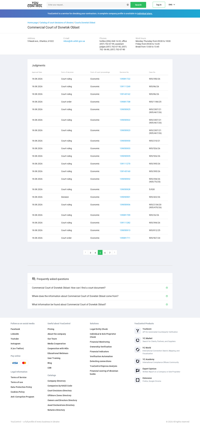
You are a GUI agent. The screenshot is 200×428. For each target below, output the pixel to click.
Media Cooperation (57, 343)
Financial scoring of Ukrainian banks (104, 372)
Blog (50, 363)
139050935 (125, 156)
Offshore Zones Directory (59, 395)
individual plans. (145, 13)
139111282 (125, 222)
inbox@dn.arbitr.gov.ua (74, 41)
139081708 (125, 102)
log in (158, 5)
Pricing (51, 329)
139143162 (125, 94)
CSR (49, 368)
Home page (33, 22)
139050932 (125, 179)
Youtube (15, 339)
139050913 (125, 230)
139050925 (125, 109)
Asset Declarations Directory (61, 405)
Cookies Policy (18, 392)
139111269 (125, 86)
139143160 (125, 171)
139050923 (125, 130)
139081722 (125, 79)
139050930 (125, 141)
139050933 (125, 148)
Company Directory (57, 381)
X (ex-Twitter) (17, 348)
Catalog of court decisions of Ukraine (56, 22)
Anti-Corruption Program (22, 397)
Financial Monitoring (100, 342)
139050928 (125, 189)
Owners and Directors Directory (62, 400)
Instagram (15, 343)
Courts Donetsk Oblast (85, 22)
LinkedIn (15, 334)
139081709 (125, 215)
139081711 (125, 238)
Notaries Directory (56, 410)
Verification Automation (101, 356)
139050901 (125, 197)
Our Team (52, 339)
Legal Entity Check (99, 329)
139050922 (125, 120)
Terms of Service (19, 377)
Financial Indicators (99, 351)
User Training (54, 358)
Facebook (15, 329)
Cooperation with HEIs (58, 348)
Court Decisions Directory (60, 390)
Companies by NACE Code (60, 386)
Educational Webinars (58, 353)
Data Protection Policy (21, 387)
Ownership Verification (101, 347)
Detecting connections (100, 361)
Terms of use (17, 382)
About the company (57, 334)
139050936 (125, 204)
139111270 (125, 163)
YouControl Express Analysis (103, 366)
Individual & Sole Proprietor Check (103, 335)
